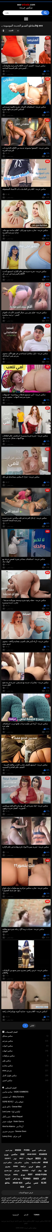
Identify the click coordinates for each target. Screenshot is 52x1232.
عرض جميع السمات (26, 1193)
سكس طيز (25, 1061)
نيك (44, 1158)
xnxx (36, 1178)
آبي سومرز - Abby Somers (25, 1097)
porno (27, 1178)
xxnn (15, 1166)
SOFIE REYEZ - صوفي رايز (25, 1102)
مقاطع (7, 1183)
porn (26, 1150)
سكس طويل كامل (25, 1075)
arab (45, 1162)
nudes (25, 1171)
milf (21, 1158)
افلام (44, 1178)
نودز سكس (42, 1150)
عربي (31, 1166)
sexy (30, 1174)
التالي (32, 1026)
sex (22, 1187)
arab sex (17, 1183)
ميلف (40, 1171)
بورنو (23, 1174)
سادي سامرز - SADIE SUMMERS (25, 1092)
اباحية (7, 1178)
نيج (45, 1170)
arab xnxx (31, 1154)
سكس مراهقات (25, 1056)
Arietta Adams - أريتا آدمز (25, 1126)
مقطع (38, 1166)
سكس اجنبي (25, 1080)
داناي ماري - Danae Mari (25, 1107)
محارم (27, 1162)
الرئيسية (16, 1215)
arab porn (41, 1174)
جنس (36, 1183)
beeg (38, 1158)
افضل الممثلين (11, 1088)
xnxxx (18, 1150)
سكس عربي (7, 1162)
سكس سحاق (25, 1036)
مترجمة (8, 1174)
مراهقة (23, 1166)
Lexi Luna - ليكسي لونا (25, 1111)
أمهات (33, 1170)
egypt (8, 1158)
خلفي (29, 1187)
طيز (44, 1166)
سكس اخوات (25, 1046)
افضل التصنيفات (11, 1032)
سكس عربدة (28, 1228)
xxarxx (43, 1154)
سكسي (14, 1154)
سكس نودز (18, 1162)
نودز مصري (8, 1170)
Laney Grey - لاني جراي (25, 1136)
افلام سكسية (36, 1162)
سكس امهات (25, 1051)
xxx (22, 1154)
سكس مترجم (25, 1041)
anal (15, 1175)
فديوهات (29, 1158)
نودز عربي (8, 1150)
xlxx (43, 1183)
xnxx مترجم (25, 1070)
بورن (6, 1154)
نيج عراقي (16, 1179)
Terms (36, 1215)
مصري (7, 1166)
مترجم (16, 1170)
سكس (28, 1183)
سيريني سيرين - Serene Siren (25, 1131)
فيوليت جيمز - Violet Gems (25, 1121)
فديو (34, 1150)
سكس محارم (25, 1066)
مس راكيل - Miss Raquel (25, 1116)
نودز (15, 1158)
